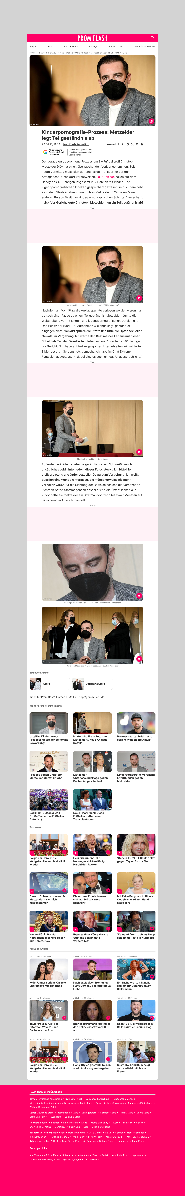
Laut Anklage (106, 177)
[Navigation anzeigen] (32, 38)
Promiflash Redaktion (76, 144)
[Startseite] (92, 38)
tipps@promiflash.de (91, 697)
